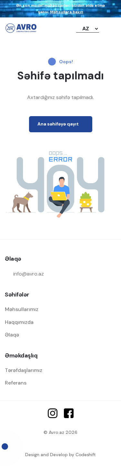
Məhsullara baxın (66, 12)
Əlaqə (12, 334)
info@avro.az (28, 273)
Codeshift (86, 454)
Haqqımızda (19, 322)
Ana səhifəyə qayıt (58, 124)
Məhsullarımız (21, 309)
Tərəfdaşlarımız (23, 370)
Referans (15, 382)
